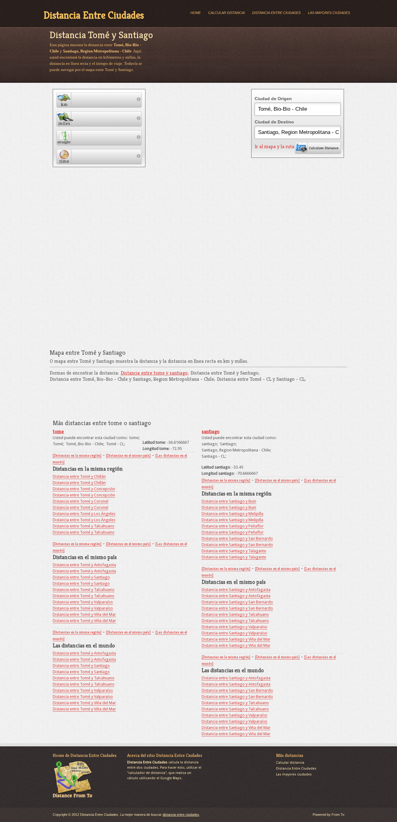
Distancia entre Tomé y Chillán (79, 476)
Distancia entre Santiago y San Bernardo (237, 538)
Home (195, 13)
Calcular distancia (226, 13)
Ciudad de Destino (274, 121)
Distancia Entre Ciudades (93, 15)
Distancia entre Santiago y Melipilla (232, 513)
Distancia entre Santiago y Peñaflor (233, 526)
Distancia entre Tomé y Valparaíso (83, 602)
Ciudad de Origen (273, 98)
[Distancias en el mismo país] (128, 455)
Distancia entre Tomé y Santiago (81, 577)
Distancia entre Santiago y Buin (229, 501)
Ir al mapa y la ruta (274, 147)
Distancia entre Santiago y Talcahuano (235, 614)
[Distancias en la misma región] (77, 455)
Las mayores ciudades (329, 13)
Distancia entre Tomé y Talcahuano (83, 526)
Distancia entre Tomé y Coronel (80, 501)
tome (58, 431)
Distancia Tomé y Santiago (101, 35)
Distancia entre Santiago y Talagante (234, 551)
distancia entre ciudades (181, 814)
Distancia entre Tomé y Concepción (84, 489)
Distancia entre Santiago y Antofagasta (236, 589)
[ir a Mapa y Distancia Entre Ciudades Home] (72, 798)
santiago (211, 431)
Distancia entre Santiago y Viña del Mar (236, 639)
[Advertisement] (259, 58)
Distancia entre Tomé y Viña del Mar (84, 614)
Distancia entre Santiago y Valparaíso (234, 626)
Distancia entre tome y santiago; (155, 373)
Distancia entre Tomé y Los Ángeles (84, 513)
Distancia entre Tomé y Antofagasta (84, 564)
